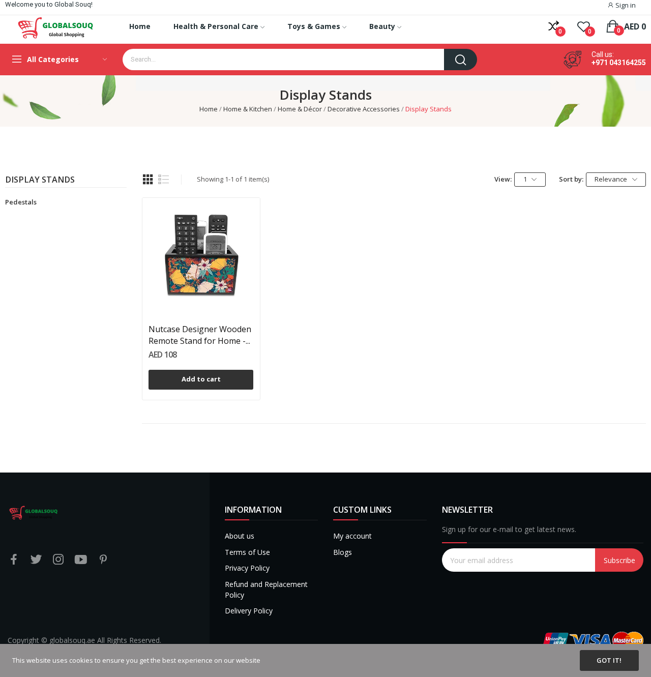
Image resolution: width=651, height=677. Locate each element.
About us (239, 536)
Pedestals (21, 202)
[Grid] (148, 179)
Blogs (342, 552)
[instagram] (58, 559)
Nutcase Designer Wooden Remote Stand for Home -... (200, 334)
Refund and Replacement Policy (266, 589)
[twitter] (36, 559)
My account (352, 536)
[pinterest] (103, 559)
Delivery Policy (249, 610)
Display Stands (40, 180)
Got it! (609, 660)
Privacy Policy (247, 568)
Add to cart (201, 379)
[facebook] (14, 559)
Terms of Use (247, 552)
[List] (164, 179)
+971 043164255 (618, 62)
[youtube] (81, 559)
